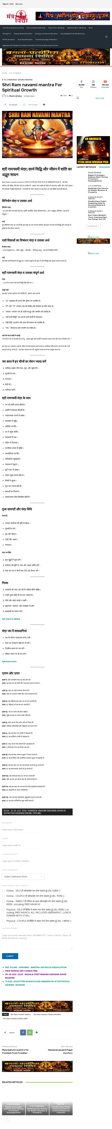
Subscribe (105, 81)
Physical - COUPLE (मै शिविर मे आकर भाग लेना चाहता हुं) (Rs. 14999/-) (38, 920)
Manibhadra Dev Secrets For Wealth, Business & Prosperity (37, 1111)
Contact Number (10, 854)
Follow (93, 81)
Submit (10, 956)
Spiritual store (9, 661)
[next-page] (8, 1120)
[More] (44, 105)
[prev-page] (4, 1120)
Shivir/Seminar (13, 1104)
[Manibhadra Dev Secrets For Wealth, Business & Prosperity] (37, 1101)
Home (4, 73)
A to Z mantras (15, 73)
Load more (92, 226)
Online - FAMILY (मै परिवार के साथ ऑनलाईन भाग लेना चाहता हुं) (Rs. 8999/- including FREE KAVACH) (37, 903)
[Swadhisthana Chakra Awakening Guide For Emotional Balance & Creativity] (82, 201)
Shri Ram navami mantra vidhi (15, 1018)
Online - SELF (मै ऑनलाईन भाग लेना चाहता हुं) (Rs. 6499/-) (33, 890)
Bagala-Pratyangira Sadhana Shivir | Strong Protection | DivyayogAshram (13, 1110)
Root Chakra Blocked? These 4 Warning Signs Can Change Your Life (97, 217)
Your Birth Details (9, 928)
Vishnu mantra (25, 80)
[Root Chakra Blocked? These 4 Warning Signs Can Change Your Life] (82, 215)
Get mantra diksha (11, 619)
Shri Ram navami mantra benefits (47, 1014)
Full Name (7, 822)
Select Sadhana (10, 869)
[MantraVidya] (4, 96)
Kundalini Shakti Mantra (60, 1103)
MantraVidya (15, 96)
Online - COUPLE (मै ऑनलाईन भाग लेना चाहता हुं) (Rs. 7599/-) (35, 896)
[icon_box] (21, 4)
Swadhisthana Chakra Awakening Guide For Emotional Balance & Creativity (61, 1110)
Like (81, 81)
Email (5, 838)
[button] (106, 36)
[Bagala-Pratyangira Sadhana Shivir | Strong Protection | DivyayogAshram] (13, 1101)
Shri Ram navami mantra (20, 1014)
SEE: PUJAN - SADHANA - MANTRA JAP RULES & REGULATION (35, 967)
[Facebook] (23, 1032)
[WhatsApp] (30, 1032)
